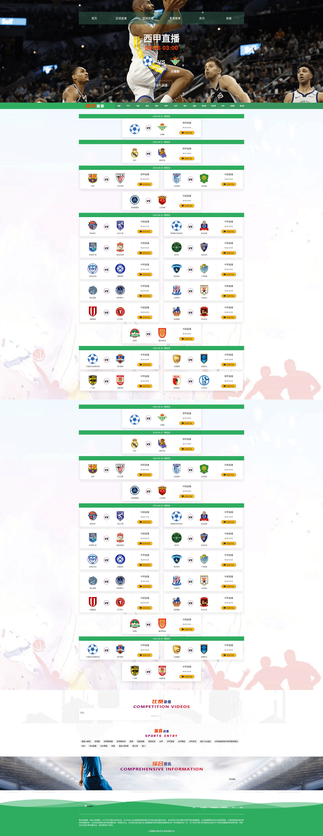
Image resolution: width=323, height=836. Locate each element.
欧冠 (147, 106)
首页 (94, 18)
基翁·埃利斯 (123, 746)
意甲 (185, 106)
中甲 (222, 106)
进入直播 (161, 85)
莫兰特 (135, 746)
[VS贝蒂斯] (148, 62)
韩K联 (242, 106)
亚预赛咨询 (121, 741)
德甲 (156, 106)
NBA (128, 106)
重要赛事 (175, 18)
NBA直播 (92, 746)
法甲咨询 (192, 741)
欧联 (194, 106)
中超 (137, 106)
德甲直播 (228, 376)
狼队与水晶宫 (205, 741)
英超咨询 (151, 741)
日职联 (232, 106)
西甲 (166, 106)
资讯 (202, 18)
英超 (118, 106)
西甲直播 (187, 123)
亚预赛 (97, 741)
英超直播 (140, 741)
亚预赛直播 (108, 741)
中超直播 (228, 174)
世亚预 (213, 106)
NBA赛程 (103, 746)
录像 (229, 18)
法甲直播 (170, 741)
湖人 (143, 746)
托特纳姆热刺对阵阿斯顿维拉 (226, 741)
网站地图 (167, 831)
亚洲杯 (204, 106)
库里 (113, 746)
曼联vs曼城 (86, 741)
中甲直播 (228, 222)
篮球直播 (148, 18)
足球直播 (121, 18)
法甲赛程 (181, 741)
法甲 (175, 106)
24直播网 (152, 831)
